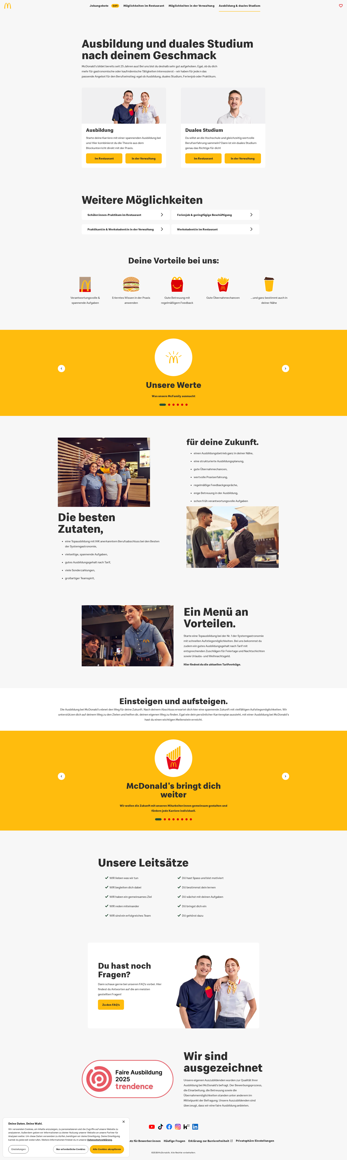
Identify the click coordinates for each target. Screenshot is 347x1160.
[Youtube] (152, 1127)
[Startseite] (9, 6)
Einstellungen (18, 1149)
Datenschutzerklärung (99, 1139)
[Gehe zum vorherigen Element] (61, 368)
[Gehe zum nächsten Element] (285, 368)
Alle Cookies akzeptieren (107, 1149)
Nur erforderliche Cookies (70, 1149)
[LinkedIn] (195, 1127)
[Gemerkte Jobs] (341, 6)
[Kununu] (186, 1127)
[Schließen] (124, 1122)
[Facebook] (169, 1127)
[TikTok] (160, 1127)
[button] (162, 405)
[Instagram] (178, 1127)
